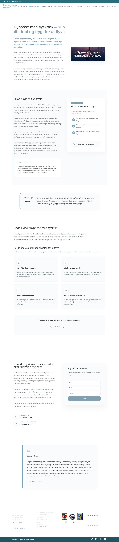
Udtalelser (78, 6)
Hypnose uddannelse (43, 514)
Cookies (39, 528)
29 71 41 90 (18, 523)
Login (114, 6)
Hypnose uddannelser (17, 6)
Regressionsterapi (42, 519)
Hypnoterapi (33, 6)
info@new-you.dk (20, 528)
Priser (95, 6)
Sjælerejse (40, 517)
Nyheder (39, 524)
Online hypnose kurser (62, 6)
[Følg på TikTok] (92, 539)
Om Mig (88, 6)
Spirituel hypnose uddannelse (45, 512)
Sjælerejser (46, 6)
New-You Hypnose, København (23, 539)
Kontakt (101, 6)
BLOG (108, 6)
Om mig (39, 521)
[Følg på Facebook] (101, 539)
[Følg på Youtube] (105, 539)
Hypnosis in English (42, 526)
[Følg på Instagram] (96, 539)
